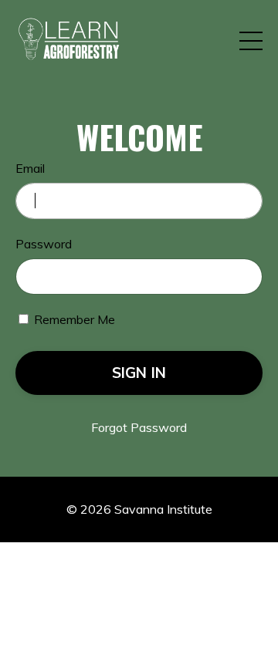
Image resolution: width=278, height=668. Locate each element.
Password (43, 243)
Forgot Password (139, 427)
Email (30, 168)
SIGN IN (139, 372)
